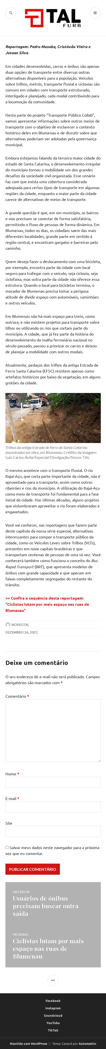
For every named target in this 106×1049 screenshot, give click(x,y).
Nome (12, 773)
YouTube (53, 1023)
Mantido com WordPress (28, 1043)
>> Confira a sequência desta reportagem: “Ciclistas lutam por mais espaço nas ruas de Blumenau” (47, 604)
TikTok (53, 1030)
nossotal (20, 625)
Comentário (17, 695)
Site (8, 822)
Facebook (53, 1000)
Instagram (53, 1008)
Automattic (87, 1043)
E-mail (12, 798)
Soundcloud (53, 1015)
